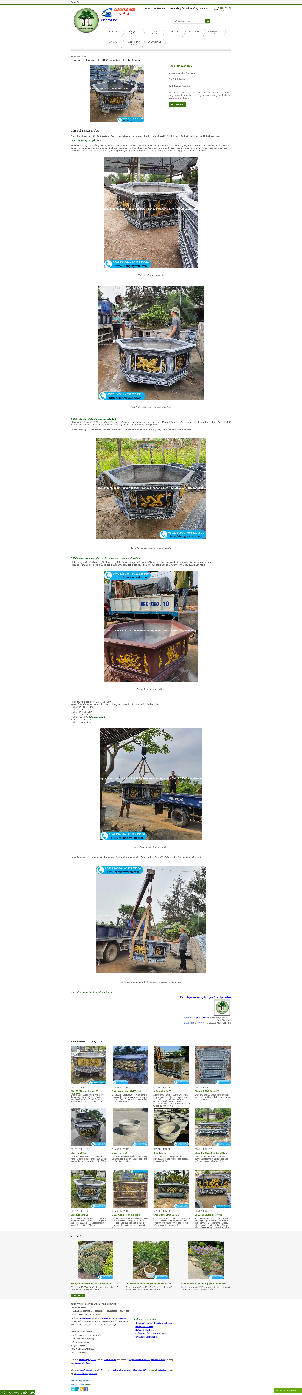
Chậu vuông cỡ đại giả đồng (126, 1215)
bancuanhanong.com (105, 1318)
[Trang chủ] (86, 33)
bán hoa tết (145, 1360)
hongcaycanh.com (87, 1318)
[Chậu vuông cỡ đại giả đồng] (130, 1207)
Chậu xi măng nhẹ (85, 1370)
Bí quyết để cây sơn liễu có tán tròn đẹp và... (92, 1284)
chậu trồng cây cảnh (87, 1360)
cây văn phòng (110, 1360)
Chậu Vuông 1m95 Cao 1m (166, 1215)
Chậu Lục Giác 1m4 (80, 1215)
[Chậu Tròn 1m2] (130, 1145)
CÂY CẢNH (174, 31)
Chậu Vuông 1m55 (162, 1091)
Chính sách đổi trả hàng (146, 1337)
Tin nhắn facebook (286, 1391)
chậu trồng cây (163, 1370)
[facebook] (86, 1389)
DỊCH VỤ (113, 42)
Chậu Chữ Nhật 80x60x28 (207, 1091)
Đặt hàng (177, 104)
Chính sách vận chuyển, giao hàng (150, 1333)
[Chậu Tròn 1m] (171, 1145)
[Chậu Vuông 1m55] (171, 1083)
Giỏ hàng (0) (225, 8)
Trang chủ (113, 31)
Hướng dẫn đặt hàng (144, 1327)
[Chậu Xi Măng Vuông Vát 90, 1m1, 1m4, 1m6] (88, 1083)
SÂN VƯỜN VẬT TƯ (153, 43)
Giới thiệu (159, 8)
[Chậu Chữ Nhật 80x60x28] (213, 1083)
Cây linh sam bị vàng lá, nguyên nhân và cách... (204, 1284)
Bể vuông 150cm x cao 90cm (209, 1215)
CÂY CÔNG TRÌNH (154, 32)
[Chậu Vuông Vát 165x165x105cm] (130, 1083)
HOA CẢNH (194, 31)
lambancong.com (123, 1318)
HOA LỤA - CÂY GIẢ (214, 32)
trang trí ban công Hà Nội (137, 1370)
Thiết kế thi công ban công (112, 1370)
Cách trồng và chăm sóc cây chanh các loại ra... (149, 1284)
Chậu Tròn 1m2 (119, 1153)
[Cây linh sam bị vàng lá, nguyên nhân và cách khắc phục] (206, 1278)
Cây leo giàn (134, 1360)
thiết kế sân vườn (158, 1360)
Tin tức (147, 8)
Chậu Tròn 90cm (79, 1153)
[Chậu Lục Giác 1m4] (88, 1207)
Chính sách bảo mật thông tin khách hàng (153, 1323)
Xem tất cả (78, 1296)
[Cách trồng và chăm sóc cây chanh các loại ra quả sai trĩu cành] (151, 1278)
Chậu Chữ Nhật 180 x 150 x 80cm (211, 1153)
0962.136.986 (109, 20)
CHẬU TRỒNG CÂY (133, 32)
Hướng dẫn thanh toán (145, 1330)
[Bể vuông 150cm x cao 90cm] (213, 1207)
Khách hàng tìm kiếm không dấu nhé (188, 8)
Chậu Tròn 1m (160, 1153)
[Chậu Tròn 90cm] (88, 1145)
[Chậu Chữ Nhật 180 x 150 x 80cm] (213, 1145)
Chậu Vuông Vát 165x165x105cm (128, 1091)
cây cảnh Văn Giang (82, 1363)
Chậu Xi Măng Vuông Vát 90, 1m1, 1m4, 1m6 (87, 1091)
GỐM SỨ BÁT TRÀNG (133, 43)
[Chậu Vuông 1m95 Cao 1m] (171, 1207)
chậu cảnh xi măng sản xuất (85, 1374)
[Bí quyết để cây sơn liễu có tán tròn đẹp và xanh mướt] (95, 1278)
